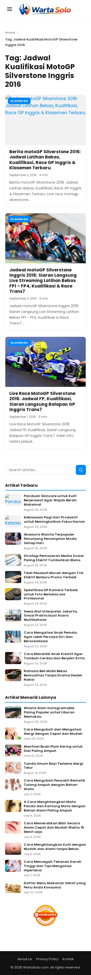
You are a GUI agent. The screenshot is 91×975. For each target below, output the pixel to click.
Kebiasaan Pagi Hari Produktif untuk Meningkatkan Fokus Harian (54, 519)
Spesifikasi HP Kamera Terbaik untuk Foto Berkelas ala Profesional (51, 594)
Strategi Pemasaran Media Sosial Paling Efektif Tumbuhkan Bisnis (54, 558)
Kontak (68, 959)
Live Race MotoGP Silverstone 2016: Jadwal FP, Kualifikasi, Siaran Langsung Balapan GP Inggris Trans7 (42, 401)
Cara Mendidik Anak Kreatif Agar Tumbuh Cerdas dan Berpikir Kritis (54, 656)
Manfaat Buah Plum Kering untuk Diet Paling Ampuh (53, 749)
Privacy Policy (47, 959)
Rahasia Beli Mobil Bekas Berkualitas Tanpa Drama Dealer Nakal (53, 675)
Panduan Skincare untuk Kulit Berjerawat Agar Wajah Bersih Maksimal (50, 500)
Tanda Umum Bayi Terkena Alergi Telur (53, 766)
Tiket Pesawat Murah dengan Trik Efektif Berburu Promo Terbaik (53, 575)
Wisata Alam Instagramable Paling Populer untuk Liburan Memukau (49, 712)
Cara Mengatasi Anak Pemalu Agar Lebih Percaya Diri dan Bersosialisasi (50, 637)
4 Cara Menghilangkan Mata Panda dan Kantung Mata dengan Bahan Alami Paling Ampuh (54, 806)
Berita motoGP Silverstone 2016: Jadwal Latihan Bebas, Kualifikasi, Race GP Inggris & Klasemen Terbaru (45, 160)
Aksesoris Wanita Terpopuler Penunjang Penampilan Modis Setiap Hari (50, 539)
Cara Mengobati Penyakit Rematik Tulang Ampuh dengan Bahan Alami (54, 785)
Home (10, 32)
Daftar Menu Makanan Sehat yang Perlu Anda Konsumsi (55, 885)
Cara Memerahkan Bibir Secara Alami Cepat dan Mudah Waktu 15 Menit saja (54, 827)
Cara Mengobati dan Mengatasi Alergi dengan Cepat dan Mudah (53, 731)
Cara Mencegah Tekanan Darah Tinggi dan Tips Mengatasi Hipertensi (52, 866)
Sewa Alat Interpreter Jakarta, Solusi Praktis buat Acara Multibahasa (51, 616)
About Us (24, 959)
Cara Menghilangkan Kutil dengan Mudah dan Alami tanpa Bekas (55, 847)
